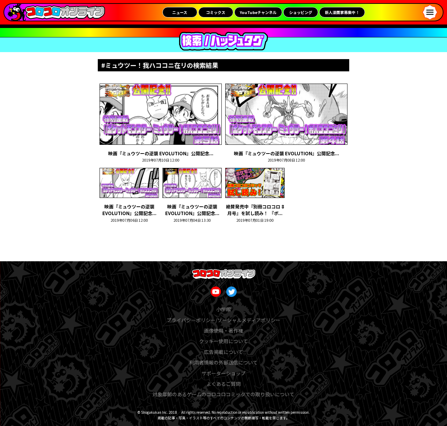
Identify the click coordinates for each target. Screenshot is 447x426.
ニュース (179, 12)
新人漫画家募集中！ (342, 12)
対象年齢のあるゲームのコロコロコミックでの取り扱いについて (223, 394)
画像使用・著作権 (223, 330)
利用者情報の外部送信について (223, 362)
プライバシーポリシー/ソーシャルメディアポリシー (223, 320)
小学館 (223, 309)
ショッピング (300, 12)
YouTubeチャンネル (258, 12)
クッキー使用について (223, 341)
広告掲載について (223, 351)
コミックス (215, 12)
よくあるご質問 (223, 383)
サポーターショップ (223, 373)
